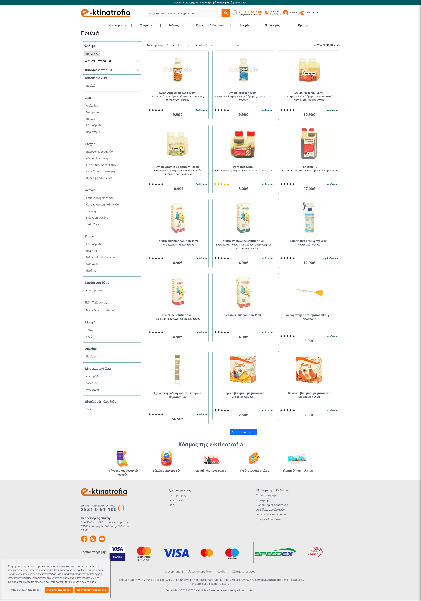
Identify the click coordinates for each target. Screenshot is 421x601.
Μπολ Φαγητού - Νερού (100, 310)
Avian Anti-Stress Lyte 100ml (177, 93)
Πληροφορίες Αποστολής (272, 505)
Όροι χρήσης (172, 571)
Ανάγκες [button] (174, 25)
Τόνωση (91, 211)
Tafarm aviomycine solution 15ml (243, 241)
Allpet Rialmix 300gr (309, 396)
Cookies (222, 571)
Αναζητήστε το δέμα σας (271, 514)
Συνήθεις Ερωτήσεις (268, 519)
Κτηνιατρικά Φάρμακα (210, 25)
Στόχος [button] (145, 25)
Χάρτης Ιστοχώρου (244, 571)
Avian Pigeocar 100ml (243, 93)
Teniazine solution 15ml (177, 315)
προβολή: (202, 45)
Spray (89, 330)
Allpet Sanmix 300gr (243, 396)
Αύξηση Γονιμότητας (99, 158)
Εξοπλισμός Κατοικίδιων (101, 165)
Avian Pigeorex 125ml (309, 93)
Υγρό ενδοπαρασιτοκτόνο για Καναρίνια (178, 318)
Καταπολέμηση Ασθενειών (102, 204)
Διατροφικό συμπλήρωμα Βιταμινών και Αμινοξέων (309, 170)
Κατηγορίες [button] (116, 25)
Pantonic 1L (309, 167)
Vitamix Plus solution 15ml (243, 315)
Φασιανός (92, 264)
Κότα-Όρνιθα (94, 125)
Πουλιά (91, 54)
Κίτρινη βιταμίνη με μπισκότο (243, 393)
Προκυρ (303, 25)
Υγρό (89, 336)
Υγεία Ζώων (93, 224)
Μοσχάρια (92, 112)
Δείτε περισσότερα (243, 432)
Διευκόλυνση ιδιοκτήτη (100, 171)
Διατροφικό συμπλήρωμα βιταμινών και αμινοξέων (243, 170)
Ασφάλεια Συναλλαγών (270, 509)
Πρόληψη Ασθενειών (99, 178)
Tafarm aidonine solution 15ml (177, 241)
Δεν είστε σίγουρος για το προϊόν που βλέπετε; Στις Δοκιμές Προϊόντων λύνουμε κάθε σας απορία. (342, 2)
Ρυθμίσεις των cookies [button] (59, 589)
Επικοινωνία (176, 500)
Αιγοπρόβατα (94, 376)
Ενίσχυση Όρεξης (97, 217)
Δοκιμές (244, 25)
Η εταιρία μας (177, 495)
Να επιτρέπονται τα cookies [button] (91, 589)
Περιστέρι (92, 251)
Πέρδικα (91, 270)
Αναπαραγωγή (95, 290)
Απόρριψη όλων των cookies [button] (26, 589)
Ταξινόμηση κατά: (158, 45)
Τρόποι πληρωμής (267, 495)
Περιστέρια (93, 132)
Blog (171, 505)
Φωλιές (90, 409)
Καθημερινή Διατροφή (100, 198)
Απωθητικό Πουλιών (309, 244)
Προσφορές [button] (272, 25)
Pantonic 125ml (243, 167)
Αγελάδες (92, 105)
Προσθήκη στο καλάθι (179, 121)
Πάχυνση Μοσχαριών (99, 151)
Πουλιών (91, 356)
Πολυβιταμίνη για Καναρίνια (178, 244)
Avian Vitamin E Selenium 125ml (177, 167)
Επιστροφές (263, 500)
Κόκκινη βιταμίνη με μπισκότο (309, 393)
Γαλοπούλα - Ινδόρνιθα (100, 257)
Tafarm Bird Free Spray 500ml (309, 241)
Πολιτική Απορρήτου (199, 571)
